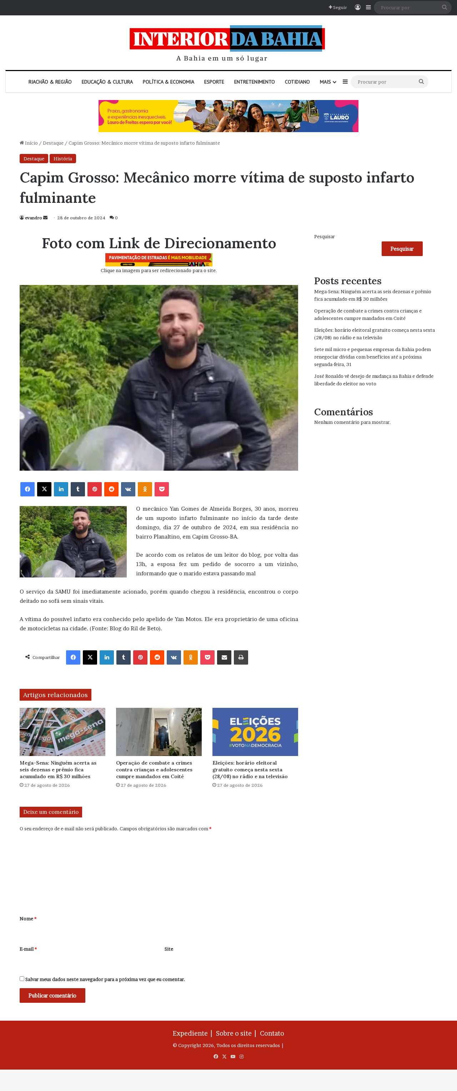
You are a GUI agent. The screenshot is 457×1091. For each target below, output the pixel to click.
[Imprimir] (241, 657)
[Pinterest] (94, 489)
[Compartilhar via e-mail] (224, 657)
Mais (325, 82)
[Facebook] (27, 489)
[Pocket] (162, 489)
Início (31, 143)
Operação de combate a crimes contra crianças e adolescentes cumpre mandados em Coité (154, 770)
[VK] (128, 489)
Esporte (214, 82)
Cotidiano (297, 82)
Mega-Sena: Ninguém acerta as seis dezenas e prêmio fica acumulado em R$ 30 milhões (58, 770)
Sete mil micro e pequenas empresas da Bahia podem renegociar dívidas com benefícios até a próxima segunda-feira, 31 (372, 356)
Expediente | (194, 1033)
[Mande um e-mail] (45, 217)
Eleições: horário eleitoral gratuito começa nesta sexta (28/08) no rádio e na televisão (250, 770)
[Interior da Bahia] (228, 42)
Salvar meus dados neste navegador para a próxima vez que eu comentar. (105, 979)
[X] (44, 489)
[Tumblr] (78, 489)
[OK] (145, 489)
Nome (28, 918)
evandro (33, 217)
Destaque (53, 143)
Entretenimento (254, 82)
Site (169, 949)
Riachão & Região (50, 82)
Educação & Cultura (107, 82)
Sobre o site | (237, 1033)
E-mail (28, 949)
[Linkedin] (61, 489)
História (63, 158)
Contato (272, 1033)
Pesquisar (324, 236)
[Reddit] (111, 489)
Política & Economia (168, 82)
